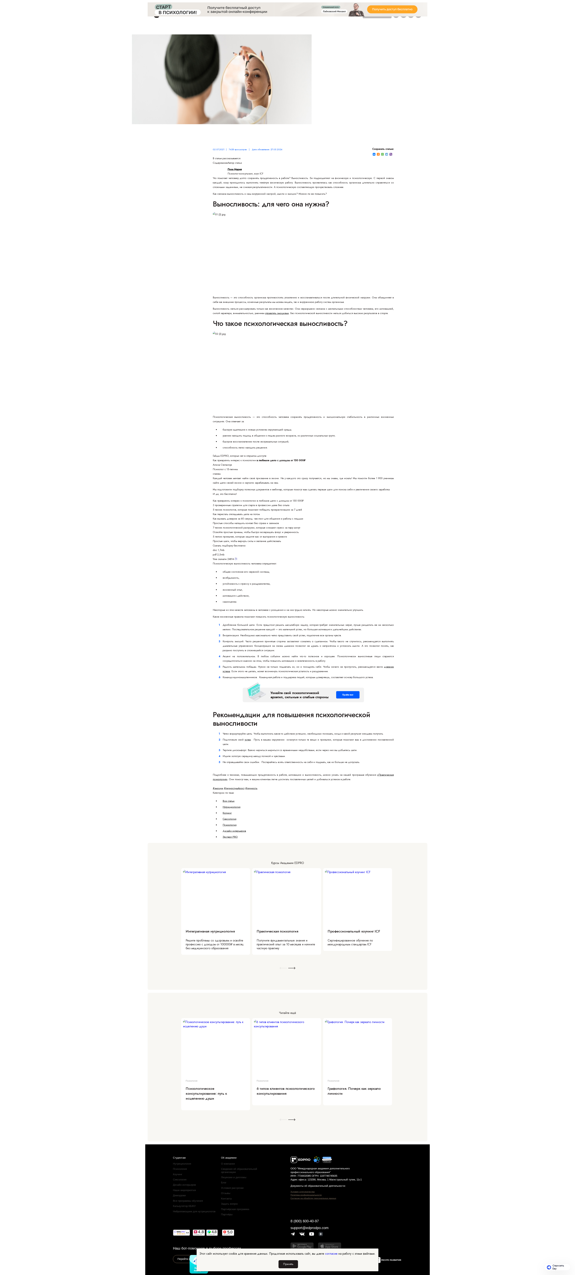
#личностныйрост (234, 788)
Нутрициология (231, 807)
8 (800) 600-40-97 (304, 1221)
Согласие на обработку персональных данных (313, 1198)
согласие (331, 1254)
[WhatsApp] (382, 154)
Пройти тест (347, 694)
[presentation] (283, 968)
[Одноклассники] (378, 154)
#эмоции (218, 788)
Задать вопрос (229, 1203)
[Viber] (391, 154)
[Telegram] (386, 154)
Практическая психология (277, 931)
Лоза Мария (235, 169)
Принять (288, 1264)
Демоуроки (179, 1195)
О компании (228, 1163)
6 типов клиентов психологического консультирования (286, 1091)
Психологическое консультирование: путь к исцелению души (206, 1093)
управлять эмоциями (277, 313)
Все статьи (228, 801)
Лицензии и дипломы (233, 1177)
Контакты (226, 1198)
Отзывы (225, 1193)
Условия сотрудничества (302, 1191)
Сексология (229, 819)
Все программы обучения (188, 1200)
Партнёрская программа (235, 1209)
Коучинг (227, 813)
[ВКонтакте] (374, 154)
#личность (251, 788)
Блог (223, 1182)
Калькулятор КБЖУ (184, 1206)
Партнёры (227, 1214)
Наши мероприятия (184, 1190)
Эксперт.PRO (230, 837)
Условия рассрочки (232, 1188)
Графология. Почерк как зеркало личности (354, 1091)
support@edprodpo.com (309, 1228)
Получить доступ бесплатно (287, 12)
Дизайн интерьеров (234, 831)
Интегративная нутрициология (210, 931)
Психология (229, 825)
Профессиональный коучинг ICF (354, 931)
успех (248, 739)
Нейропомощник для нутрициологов (194, 1211)
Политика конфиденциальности (306, 1195)
